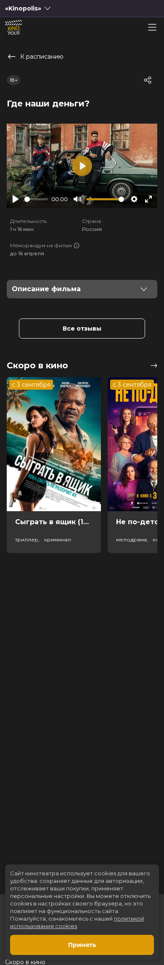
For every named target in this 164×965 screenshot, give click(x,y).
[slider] (36, 199)
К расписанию (41, 56)
